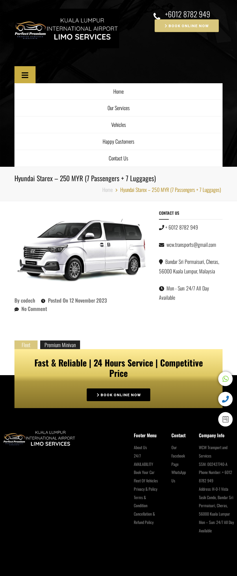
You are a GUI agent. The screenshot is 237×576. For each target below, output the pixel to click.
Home (118, 91)
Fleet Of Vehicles (146, 480)
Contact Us (118, 158)
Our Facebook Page (178, 455)
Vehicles (118, 124)
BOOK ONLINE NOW (188, 26)
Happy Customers (118, 141)
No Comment (34, 308)
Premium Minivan (60, 345)
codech (28, 300)
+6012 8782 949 (187, 14)
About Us (140, 447)
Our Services (119, 108)
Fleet (26, 345)
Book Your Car (144, 472)
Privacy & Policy (145, 489)
